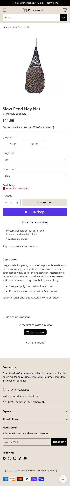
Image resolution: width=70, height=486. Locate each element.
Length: (9, 153)
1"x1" (13, 144)
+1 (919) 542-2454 (18, 390)
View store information (17, 238)
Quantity (7, 195)
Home (6, 27)
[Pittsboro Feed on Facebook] (4, 458)
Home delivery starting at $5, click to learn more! (35, 2)
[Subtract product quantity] (6, 202)
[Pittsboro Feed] (35, 10)
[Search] (63, 17)
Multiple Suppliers (16, 113)
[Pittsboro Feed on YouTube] (25, 458)
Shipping (7, 246)
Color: (9, 169)
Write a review (35, 332)
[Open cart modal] (64, 10)
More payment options (35, 222)
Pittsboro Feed (28, 470)
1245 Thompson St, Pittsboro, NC (26, 401)
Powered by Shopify (47, 470)
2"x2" (35, 144)
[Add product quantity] (17, 202)
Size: (8, 137)
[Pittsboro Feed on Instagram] (15, 458)
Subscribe (59, 442)
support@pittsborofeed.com (23, 396)
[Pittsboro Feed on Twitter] (9, 458)
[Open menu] (4, 10)
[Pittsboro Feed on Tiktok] (20, 458)
